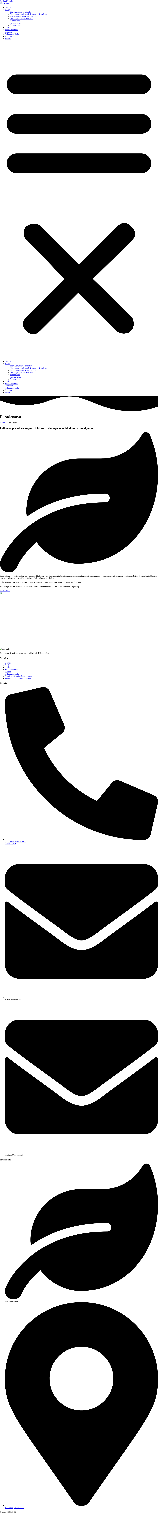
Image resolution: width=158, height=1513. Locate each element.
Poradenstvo (15, 25)
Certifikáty (9, 32)
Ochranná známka (12, 34)
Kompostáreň (15, 21)
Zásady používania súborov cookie (18, 676)
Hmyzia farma (15, 23)
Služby (7, 10)
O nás (7, 27)
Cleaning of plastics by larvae (21, 19)
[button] (79, 200)
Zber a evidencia (11, 30)
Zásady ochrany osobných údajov (18, 678)
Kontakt (8, 38)
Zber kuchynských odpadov (21, 12)
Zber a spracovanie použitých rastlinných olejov (28, 14)
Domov (8, 7)
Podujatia (8, 36)
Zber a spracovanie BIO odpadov (23, 16)
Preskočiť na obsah (7, 1)
